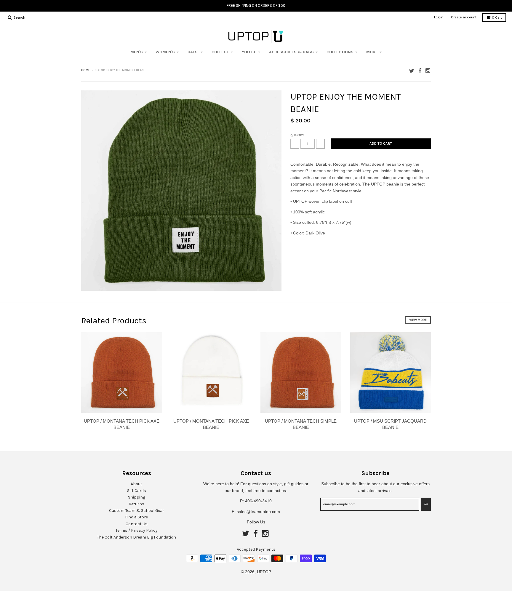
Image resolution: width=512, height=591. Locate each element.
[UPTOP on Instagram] (428, 70)
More (372, 52)
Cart (497, 17)
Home (85, 70)
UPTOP (264, 571)
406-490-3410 (258, 501)
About (136, 483)
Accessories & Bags (291, 52)
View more (418, 320)
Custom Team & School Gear (136, 510)
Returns (136, 504)
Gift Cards (136, 490)
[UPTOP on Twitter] (411, 70)
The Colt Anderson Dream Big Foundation (136, 537)
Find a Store (136, 517)
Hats (193, 52)
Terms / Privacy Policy (137, 530)
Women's (165, 52)
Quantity (297, 135)
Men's (136, 52)
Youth (249, 52)
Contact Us (137, 523)
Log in (438, 17)
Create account (463, 17)
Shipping (136, 497)
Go (426, 504)
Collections (340, 52)
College (220, 52)
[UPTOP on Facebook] (419, 70)
